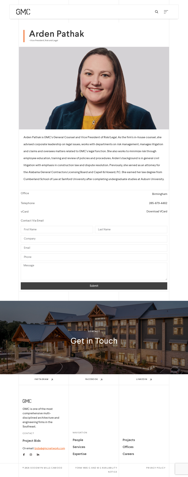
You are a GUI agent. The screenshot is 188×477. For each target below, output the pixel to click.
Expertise (79, 454)
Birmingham (159, 194)
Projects (129, 440)
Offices (128, 447)
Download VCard (157, 211)
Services (79, 447)
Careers (128, 454)
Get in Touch (94, 341)
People (78, 440)
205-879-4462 (158, 203)
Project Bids (32, 441)
